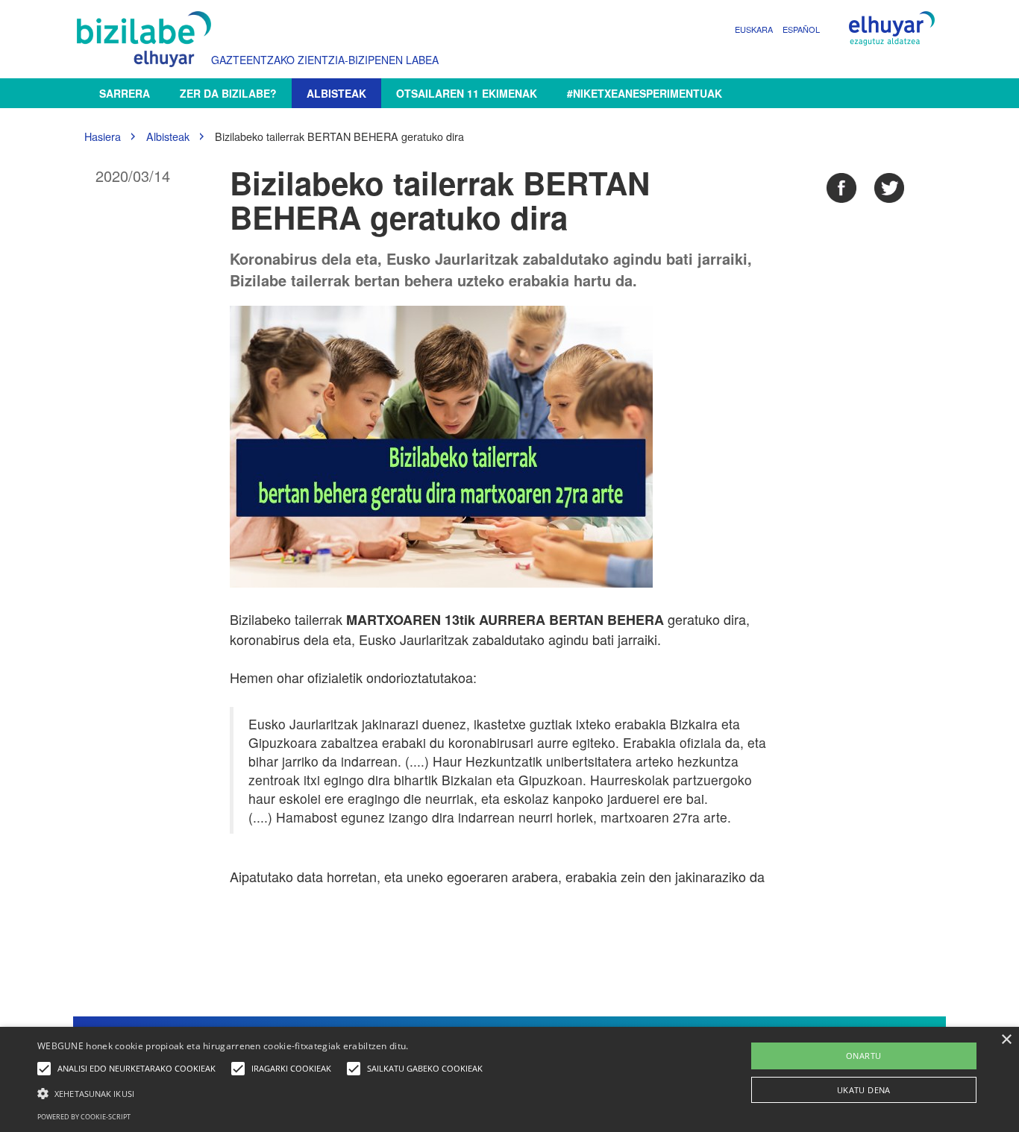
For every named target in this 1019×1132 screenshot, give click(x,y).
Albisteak (336, 93)
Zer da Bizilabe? (228, 93)
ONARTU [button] (863, 1055)
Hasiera (102, 136)
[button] (263, 1093)
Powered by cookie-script (84, 1117)
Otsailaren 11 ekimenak (466, 93)
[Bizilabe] (147, 39)
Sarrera (124, 93)
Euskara (754, 29)
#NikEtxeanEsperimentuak (644, 93)
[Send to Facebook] (841, 188)
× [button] (1006, 1039)
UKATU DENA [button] (864, 1089)
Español (801, 29)
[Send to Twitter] (889, 188)
